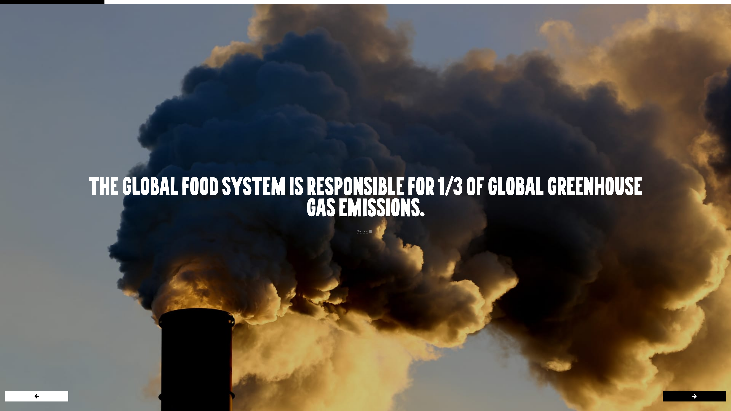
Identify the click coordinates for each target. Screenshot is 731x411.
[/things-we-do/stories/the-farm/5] (36, 396)
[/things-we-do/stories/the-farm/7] (694, 396)
